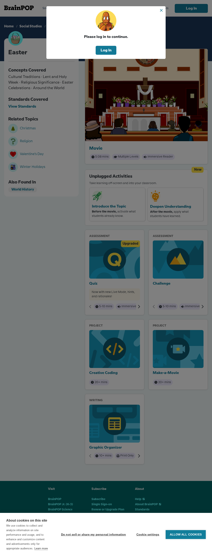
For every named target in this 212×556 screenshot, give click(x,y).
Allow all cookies (186, 534)
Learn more (41, 548)
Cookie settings (147, 534)
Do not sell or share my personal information (93, 534)
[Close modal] (161, 10)
